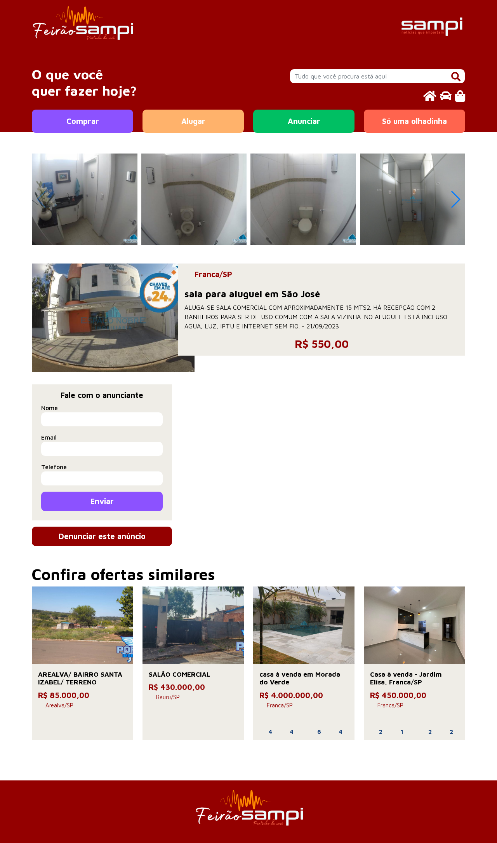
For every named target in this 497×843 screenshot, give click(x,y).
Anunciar (304, 121)
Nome (49, 407)
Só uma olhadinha (414, 121)
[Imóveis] (429, 96)
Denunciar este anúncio (102, 536)
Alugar (193, 121)
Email (49, 437)
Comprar (82, 121)
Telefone (54, 466)
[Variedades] (460, 96)
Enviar (102, 501)
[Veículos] (446, 96)
